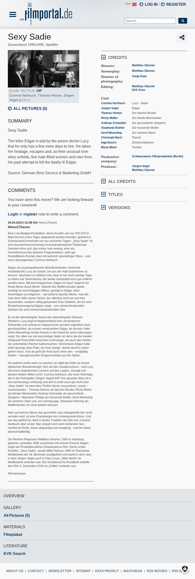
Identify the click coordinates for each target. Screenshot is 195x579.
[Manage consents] (185, 569)
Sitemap (83, 571)
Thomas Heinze (111, 113)
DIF (39, 90)
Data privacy (107, 571)
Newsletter (60, 571)
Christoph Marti (111, 137)
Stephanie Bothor (113, 127)
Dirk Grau (138, 90)
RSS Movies (157, 571)
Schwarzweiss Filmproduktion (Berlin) (157, 156)
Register (176, 4)
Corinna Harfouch (113, 103)
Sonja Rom (139, 76)
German (128, 4)
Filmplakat (13, 535)
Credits (117, 57)
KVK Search (15, 554)
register (30, 214)
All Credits (122, 181)
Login (13, 214)
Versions (119, 207)
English (134, 4)
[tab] (144, 57)
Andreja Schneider (113, 123)
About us (14, 571)
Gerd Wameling (111, 132)
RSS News (180, 571)
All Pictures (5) (30, 109)
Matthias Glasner (143, 65)
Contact (36, 571)
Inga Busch (108, 142)
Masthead (132, 571)
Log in (151, 4)
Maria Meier (109, 147)
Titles (115, 194)
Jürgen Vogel (110, 108)
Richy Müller (109, 118)
